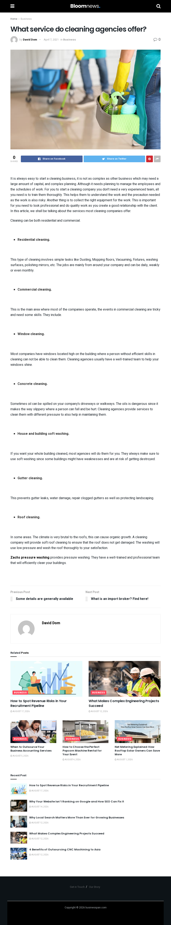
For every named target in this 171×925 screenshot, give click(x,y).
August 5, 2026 (20, 755)
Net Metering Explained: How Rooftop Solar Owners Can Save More (137, 750)
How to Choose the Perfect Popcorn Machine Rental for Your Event (82, 750)
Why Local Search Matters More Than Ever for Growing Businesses (76, 817)
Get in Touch (77, 887)
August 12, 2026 (99, 711)
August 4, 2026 (72, 759)
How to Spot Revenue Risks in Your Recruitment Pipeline (38, 703)
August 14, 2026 (39, 806)
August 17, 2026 (21, 711)
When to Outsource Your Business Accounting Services (31, 749)
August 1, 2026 (125, 759)
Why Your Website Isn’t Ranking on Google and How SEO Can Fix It (76, 801)
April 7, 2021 (51, 40)
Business (26, 19)
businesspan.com (96, 907)
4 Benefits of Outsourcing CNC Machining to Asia (65, 849)
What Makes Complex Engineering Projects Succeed (124, 703)
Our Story (94, 887)
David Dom (30, 40)
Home (13, 19)
